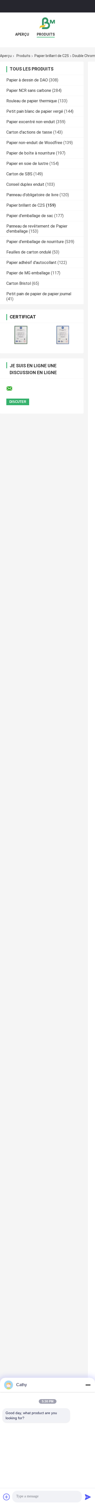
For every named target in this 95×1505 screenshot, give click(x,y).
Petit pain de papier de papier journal (38, 293)
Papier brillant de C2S (51, 56)
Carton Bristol (18, 283)
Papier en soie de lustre (27, 163)
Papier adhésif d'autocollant (31, 262)
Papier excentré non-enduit (30, 121)
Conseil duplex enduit (25, 184)
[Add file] (6, 1496)
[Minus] (88, 1385)
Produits (46, 34)
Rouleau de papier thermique (31, 101)
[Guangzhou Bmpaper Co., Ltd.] (47, 22)
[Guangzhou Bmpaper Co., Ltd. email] (12, 388)
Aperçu (22, 34)
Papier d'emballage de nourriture (35, 241)
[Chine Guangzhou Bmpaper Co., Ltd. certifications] (21, 335)
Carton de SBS (19, 174)
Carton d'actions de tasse (29, 132)
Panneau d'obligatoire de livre (32, 194)
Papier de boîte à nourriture (30, 153)
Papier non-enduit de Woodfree (34, 142)
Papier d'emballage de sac (29, 215)
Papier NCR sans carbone (28, 90)
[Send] (88, 1496)
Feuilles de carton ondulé (28, 252)
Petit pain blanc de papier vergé (34, 111)
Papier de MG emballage (28, 273)
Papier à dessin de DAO (27, 80)
